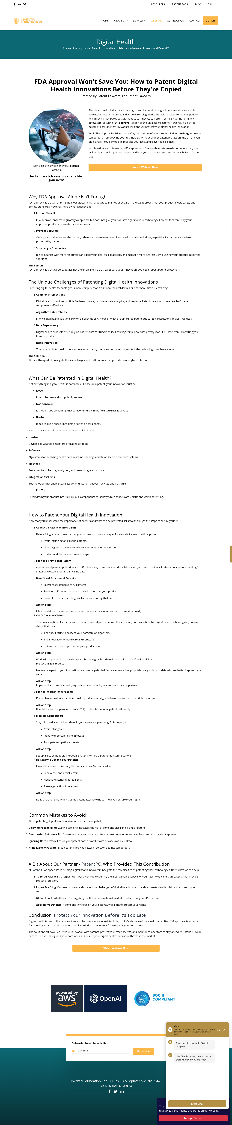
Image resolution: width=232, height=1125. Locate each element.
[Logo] (28, 21)
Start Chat (197, 1103)
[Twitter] (24, 4)
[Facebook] (14, 4)
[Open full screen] (218, 1030)
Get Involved (175, 20)
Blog (198, 4)
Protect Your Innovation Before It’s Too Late (100, 915)
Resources (158, 4)
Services (138, 20)
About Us (120, 20)
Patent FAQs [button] (180, 4)
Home (105, 20)
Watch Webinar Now (145, 167)
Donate (211, 20)
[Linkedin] (19, 4)
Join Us (211, 4)
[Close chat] (224, 1030)
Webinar (156, 20)
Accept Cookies (193, 1118)
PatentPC (91, 864)
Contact (194, 20)
